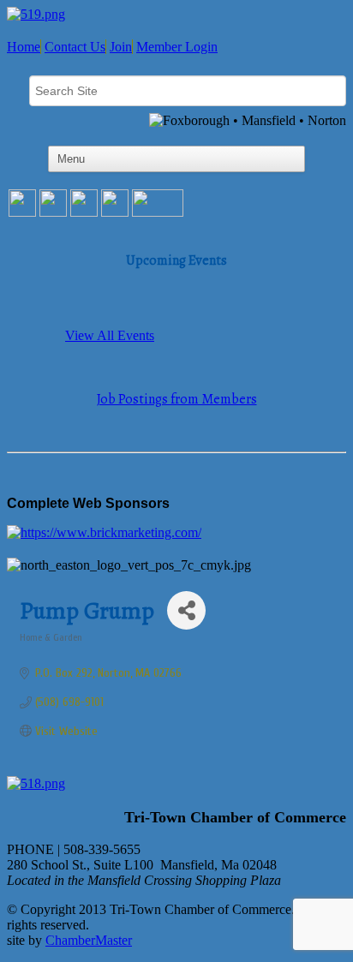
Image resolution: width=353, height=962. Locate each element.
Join (121, 46)
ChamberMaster (88, 940)
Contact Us (75, 46)
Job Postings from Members (177, 399)
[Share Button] (186, 610)
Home (23, 46)
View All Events (109, 335)
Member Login (177, 46)
